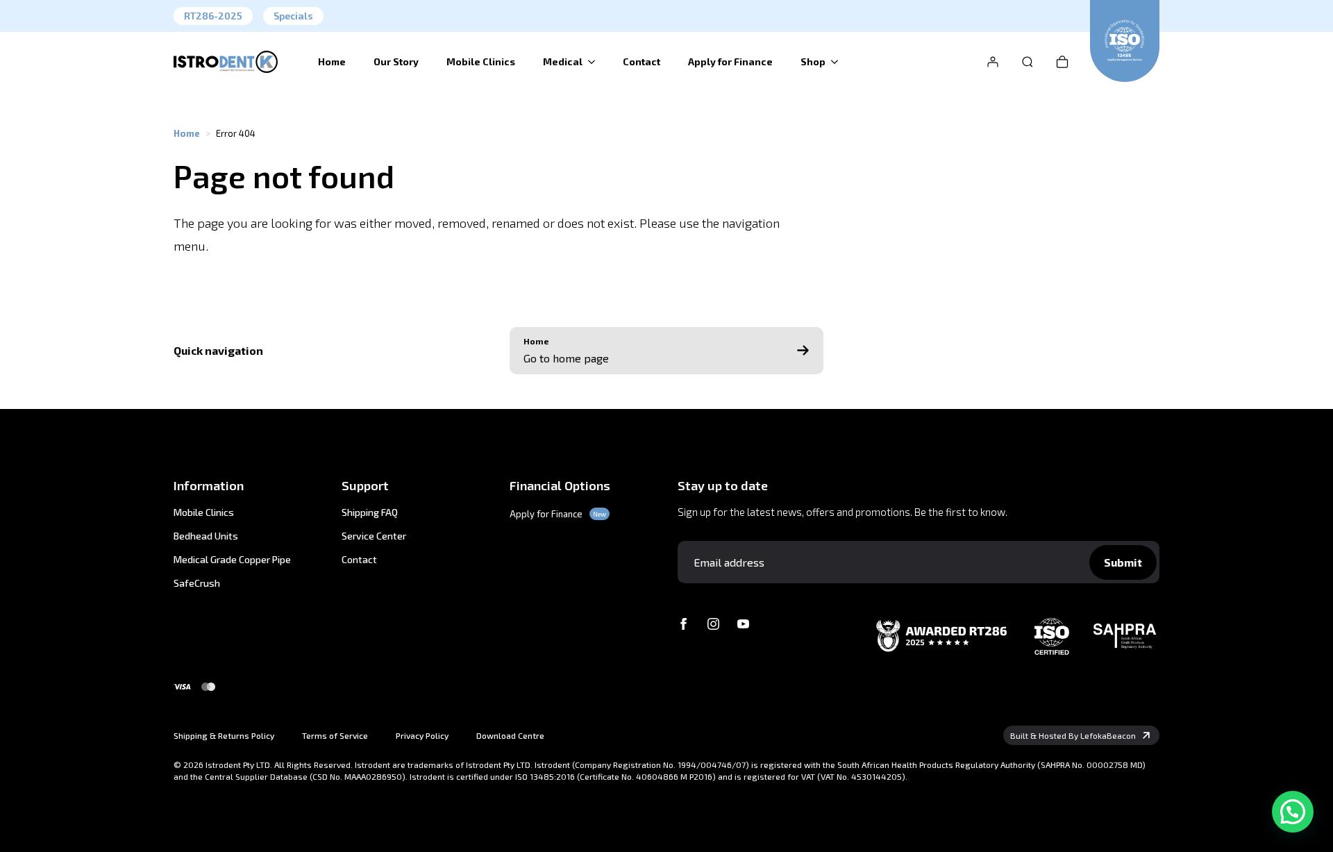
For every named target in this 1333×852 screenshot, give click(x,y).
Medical (562, 61)
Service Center (374, 536)
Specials (293, 16)
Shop (812, 61)
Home (332, 61)
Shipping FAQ (370, 512)
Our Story (396, 61)
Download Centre (510, 735)
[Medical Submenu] (595, 62)
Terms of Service (335, 735)
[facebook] (683, 624)
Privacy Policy (422, 735)
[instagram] (713, 624)
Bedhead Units (206, 536)
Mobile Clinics (480, 61)
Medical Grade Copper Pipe (232, 560)
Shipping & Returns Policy (224, 735)
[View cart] (1062, 62)
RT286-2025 (213, 16)
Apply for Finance (730, 61)
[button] (1293, 812)
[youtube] (743, 624)
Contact (641, 61)
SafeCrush (197, 583)
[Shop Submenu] (838, 62)
